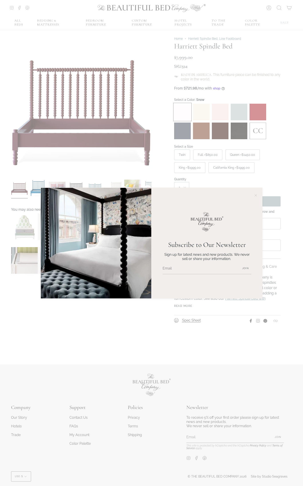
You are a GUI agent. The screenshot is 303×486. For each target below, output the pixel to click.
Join (245, 268)
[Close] (256, 194)
